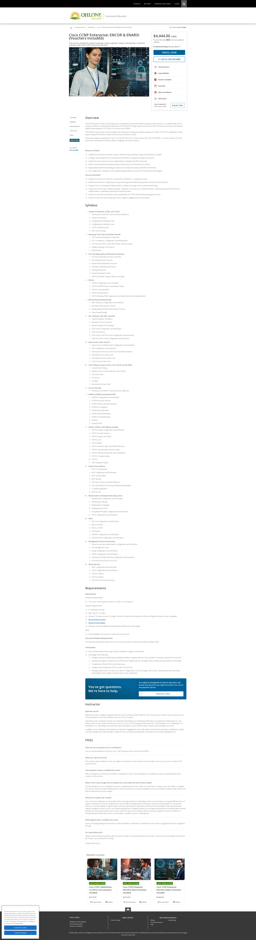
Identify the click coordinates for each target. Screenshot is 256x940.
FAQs (71, 135)
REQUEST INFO (177, 105)
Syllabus (73, 122)
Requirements (75, 126)
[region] (20, 922)
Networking (91, 27)
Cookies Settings (20, 933)
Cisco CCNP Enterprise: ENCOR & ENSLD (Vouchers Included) (134, 890)
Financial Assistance (157, 922)
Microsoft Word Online (97, 619)
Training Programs (80, 27)
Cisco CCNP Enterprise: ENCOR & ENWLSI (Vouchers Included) (168, 890)
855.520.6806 (74, 150)
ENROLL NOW (169, 52)
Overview (73, 117)
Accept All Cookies (20, 928)
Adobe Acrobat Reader (96, 623)
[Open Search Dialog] (184, 3)
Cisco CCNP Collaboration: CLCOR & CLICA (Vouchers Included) (100, 890)
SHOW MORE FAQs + (93, 843)
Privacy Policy (131, 935)
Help (152, 924)
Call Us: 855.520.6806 (178, 27)
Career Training (115, 920)
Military (153, 920)
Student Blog (172, 920)
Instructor (73, 131)
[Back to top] (128, 917)
